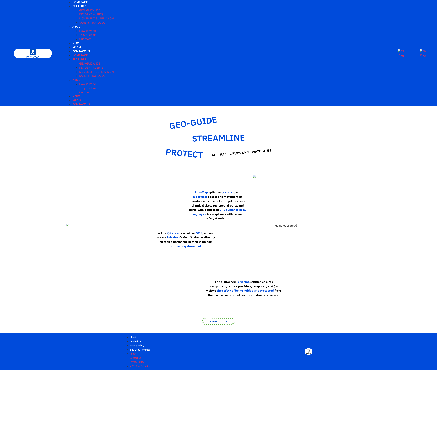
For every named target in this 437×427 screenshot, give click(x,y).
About (133, 337)
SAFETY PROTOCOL (92, 22)
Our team (85, 39)
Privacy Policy (137, 345)
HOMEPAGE (80, 2)
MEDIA (76, 47)
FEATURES (79, 6)
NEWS (76, 43)
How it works (87, 30)
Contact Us (135, 341)
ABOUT (77, 26)
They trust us (87, 35)
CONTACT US (81, 51)
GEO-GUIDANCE (90, 10)
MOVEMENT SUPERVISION (96, 18)
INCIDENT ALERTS (91, 14)
